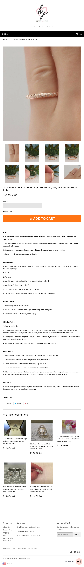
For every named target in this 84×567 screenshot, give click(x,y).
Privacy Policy (8, 530)
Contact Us (7, 541)
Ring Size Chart (32, 548)
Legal (13, 548)
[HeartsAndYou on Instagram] (78, 552)
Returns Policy (8, 538)
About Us (6, 527)
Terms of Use (21, 548)
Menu (6, 34)
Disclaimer (6, 548)
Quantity (6, 201)
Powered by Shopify (25, 558)
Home (5, 39)
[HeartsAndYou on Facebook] (75, 552)
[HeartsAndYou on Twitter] (71, 552)
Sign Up (76, 535)
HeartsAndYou (12, 558)
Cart (80, 34)
